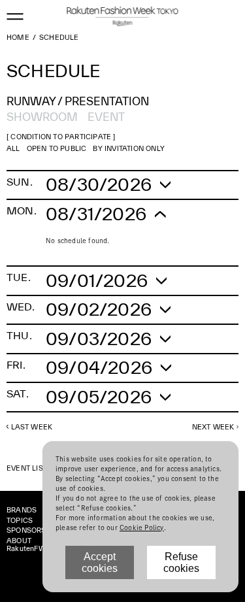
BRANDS (22, 510)
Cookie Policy (142, 527)
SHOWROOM (42, 116)
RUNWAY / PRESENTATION (78, 101)
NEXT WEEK (213, 427)
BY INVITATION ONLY (129, 148)
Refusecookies (181, 562)
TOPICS (20, 520)
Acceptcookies (100, 562)
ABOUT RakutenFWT (28, 544)
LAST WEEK (31, 427)
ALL (13, 148)
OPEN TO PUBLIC (57, 148)
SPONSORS (26, 530)
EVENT (106, 116)
